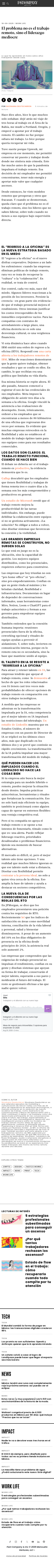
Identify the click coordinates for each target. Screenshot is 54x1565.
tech (6, 1316)
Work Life (20, 23)
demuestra (40, 678)
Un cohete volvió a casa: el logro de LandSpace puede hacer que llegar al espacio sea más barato (27, 1357)
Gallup (6, 478)
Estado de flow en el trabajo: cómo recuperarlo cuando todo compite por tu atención (24, 1525)
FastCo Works (33, 1166)
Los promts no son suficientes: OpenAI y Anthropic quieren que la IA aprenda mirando (27, 1343)
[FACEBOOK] (21, 1542)
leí (23, 917)
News (17, 1170)
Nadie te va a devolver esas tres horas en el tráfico (26, 1442)
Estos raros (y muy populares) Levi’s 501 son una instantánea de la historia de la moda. (26, 1400)
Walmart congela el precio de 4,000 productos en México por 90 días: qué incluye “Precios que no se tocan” (27, 1415)
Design (18, 1166)
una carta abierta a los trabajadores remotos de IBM (26, 355)
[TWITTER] (27, 1542)
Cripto (6, 1166)
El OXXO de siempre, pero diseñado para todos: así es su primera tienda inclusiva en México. (26, 1456)
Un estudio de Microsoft (17, 501)
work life (10, 1486)
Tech (36, 1170)
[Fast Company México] (28, 3)
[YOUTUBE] (32, 1542)
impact (8, 1431)
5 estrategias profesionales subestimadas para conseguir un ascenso (25, 1497)
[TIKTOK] (10, 1542)
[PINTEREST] (44, 1542)
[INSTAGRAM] (15, 1542)
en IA (41, 670)
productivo (22, 468)
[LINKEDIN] (38, 1542)
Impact (7, 1170)
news (6, 1373)
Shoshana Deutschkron (18, 106)
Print (27, 1170)
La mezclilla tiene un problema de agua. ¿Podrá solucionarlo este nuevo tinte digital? (26, 1471)
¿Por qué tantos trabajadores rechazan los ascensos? (26, 1510)
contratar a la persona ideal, (20, 875)
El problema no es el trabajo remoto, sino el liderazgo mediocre (25, 32)
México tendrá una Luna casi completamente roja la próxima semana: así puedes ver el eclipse (27, 1386)
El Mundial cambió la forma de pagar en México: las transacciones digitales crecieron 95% (27, 1328)
